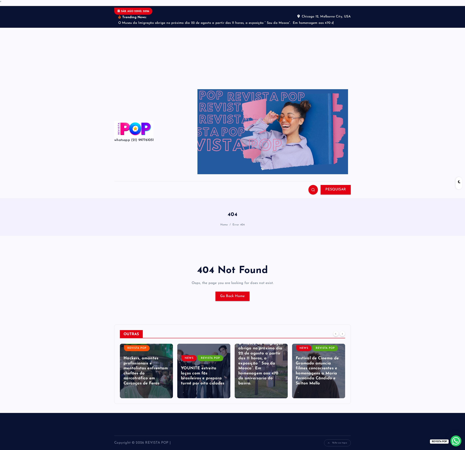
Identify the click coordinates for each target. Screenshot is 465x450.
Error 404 (238, 224)
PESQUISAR (335, 189)
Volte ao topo (339, 443)
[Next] (342, 333)
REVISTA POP (136, 348)
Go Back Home (232, 296)
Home (224, 224)
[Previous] (336, 333)
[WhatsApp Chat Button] (455, 440)
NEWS (189, 358)
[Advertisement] (232, 55)
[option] (146, 371)
